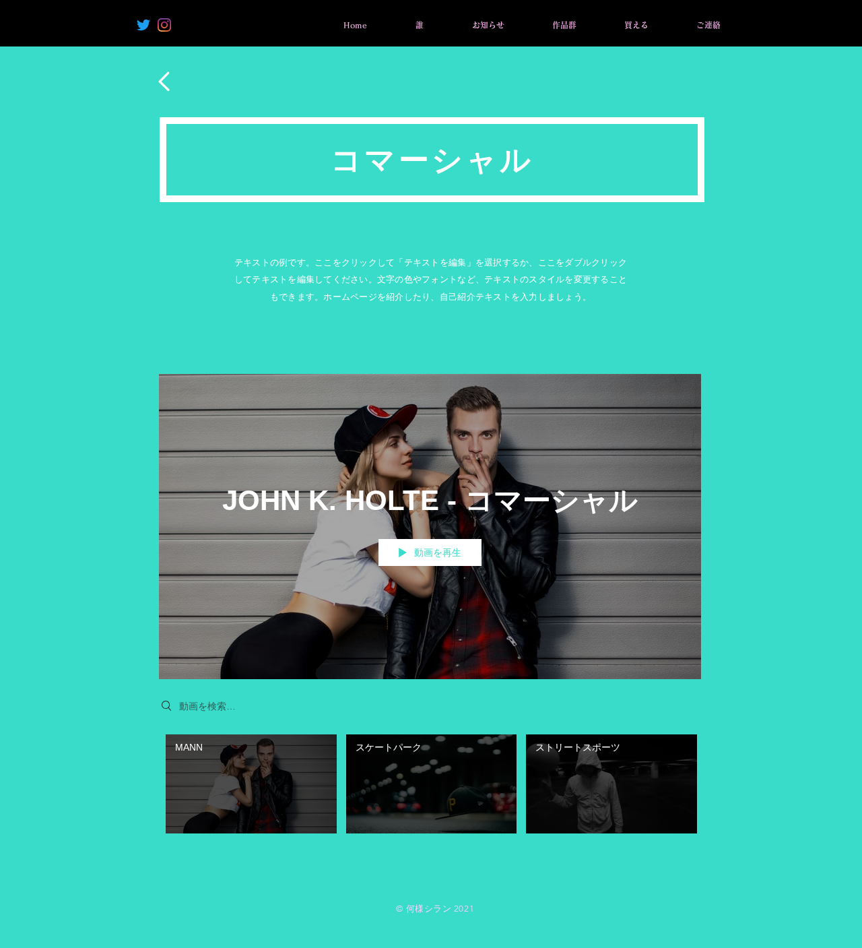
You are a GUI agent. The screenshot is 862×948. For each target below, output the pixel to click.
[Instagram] (164, 25)
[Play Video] (251, 784)
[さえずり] (143, 25)
